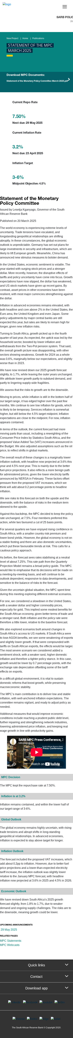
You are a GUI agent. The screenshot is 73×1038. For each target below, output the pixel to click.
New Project (12, 38)
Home (25, 38)
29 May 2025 (8, 929)
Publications (38, 38)
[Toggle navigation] (64, 6)
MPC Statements (11, 940)
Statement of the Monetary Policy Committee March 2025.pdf (37, 81)
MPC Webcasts (9, 944)
